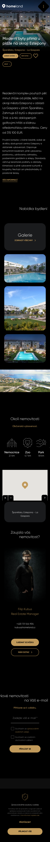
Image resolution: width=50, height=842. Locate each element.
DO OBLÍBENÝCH (35, 55)
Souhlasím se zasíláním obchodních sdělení (25, 738)
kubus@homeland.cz (25, 627)
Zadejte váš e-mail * (25, 717)
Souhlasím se (27, 730)
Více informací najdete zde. (29, 815)
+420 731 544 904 (25, 624)
